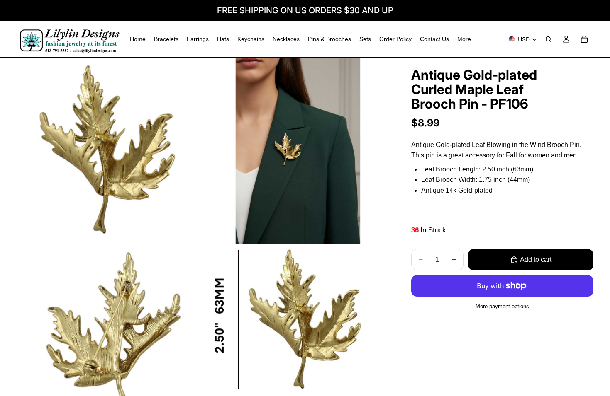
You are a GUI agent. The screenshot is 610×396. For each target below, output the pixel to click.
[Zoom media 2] (298, 151)
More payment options (502, 306)
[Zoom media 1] (110, 151)
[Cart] (584, 39)
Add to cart (535, 259)
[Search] (548, 39)
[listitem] (464, 39)
